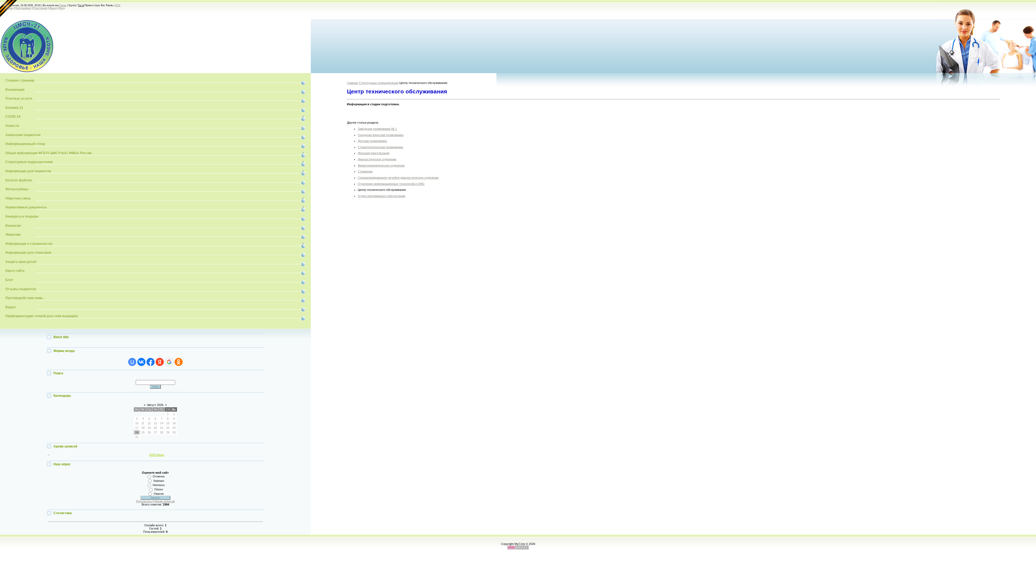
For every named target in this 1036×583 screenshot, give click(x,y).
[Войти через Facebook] (150, 362)
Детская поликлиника (372, 141)
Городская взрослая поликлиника (380, 135)
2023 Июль (156, 454)
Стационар (365, 171)
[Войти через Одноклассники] (179, 362)
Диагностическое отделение (377, 159)
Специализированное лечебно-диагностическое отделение (398, 177)
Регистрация (40, 8)
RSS (117, 5)
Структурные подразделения (378, 82)
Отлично (159, 476)
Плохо (158, 489)
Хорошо (158, 480)
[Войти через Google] (169, 362)
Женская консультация (373, 153)
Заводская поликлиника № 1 (377, 128)
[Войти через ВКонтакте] (141, 362)
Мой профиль (23, 8)
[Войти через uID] (132, 362)
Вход (62, 8)
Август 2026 (155, 404)
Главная (352, 82)
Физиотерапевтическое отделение (381, 165)
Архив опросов (164, 501)
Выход (53, 8)
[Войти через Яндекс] (160, 362)
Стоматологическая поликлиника (380, 147)
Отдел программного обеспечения (381, 196)
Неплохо (159, 485)
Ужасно (159, 493)
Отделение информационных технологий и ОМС (391, 183)
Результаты (144, 501)
